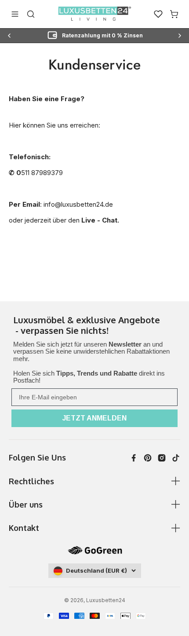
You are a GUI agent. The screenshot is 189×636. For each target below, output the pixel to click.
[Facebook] (133, 457)
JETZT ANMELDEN (94, 418)
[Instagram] (161, 457)
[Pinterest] (147, 457)
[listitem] (94, 325)
